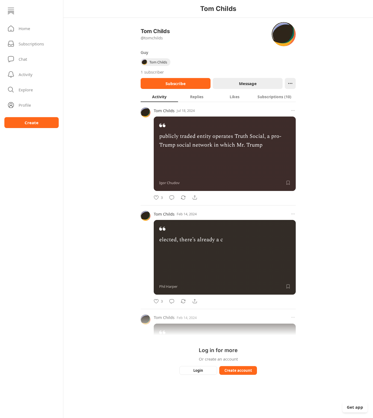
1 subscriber (152, 72)
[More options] (293, 110)
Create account (238, 370)
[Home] (10, 11)
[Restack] (183, 197)
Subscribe (175, 83)
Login (198, 370)
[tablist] (218, 96)
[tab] (159, 96)
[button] (31, 28)
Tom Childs (164, 110)
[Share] (194, 197)
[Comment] (171, 197)
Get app (355, 407)
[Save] (288, 182)
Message (248, 83)
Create (32, 122)
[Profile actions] (290, 83)
